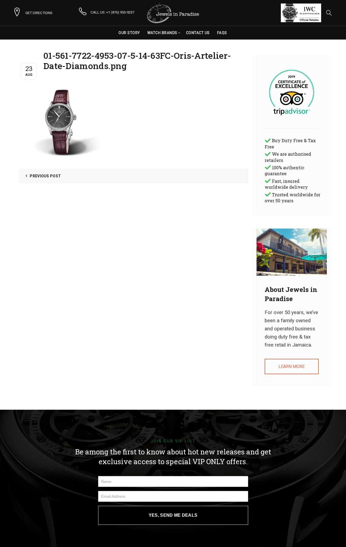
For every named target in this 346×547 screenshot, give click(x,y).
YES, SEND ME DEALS (173, 515)
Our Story (129, 33)
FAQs (222, 33)
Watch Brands (162, 33)
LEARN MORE (291, 366)
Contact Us (198, 33)
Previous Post (45, 176)
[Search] (329, 13)
